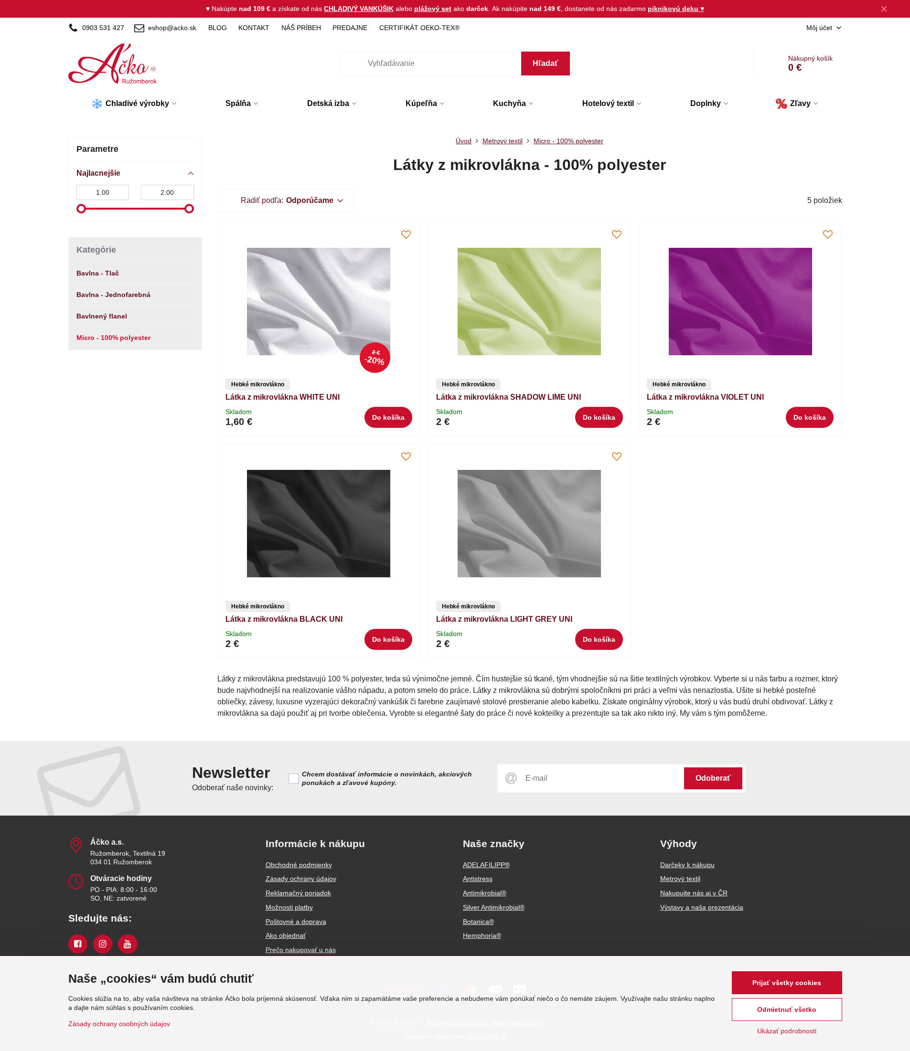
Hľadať (545, 63)
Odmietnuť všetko (786, 1009)
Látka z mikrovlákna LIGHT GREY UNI (504, 619)
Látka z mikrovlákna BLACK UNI (284, 619)
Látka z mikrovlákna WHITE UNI (282, 397)
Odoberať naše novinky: (232, 788)
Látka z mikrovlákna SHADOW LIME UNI (508, 397)
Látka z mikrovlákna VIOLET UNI (705, 397)
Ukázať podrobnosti (786, 1031)
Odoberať (713, 778)
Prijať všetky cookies (786, 983)
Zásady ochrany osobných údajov (119, 1024)
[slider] (81, 208)
